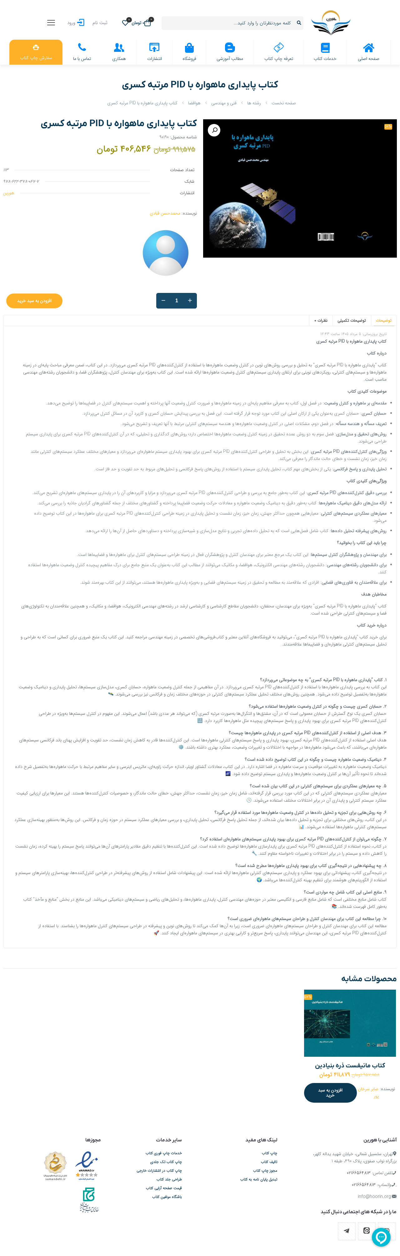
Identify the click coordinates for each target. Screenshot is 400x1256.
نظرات (321, 320)
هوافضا (194, 103)
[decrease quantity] (163, 300)
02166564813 (359, 1172)
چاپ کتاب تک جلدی (166, 1162)
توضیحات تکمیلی (352, 320)
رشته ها (254, 103)
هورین (8, 193)
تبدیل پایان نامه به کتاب (258, 1179)
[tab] (384, 320)
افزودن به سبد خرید (34, 300)
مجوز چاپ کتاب (265, 1171)
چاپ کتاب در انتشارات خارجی (159, 1171)
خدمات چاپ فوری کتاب (164, 1153)
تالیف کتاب (269, 1162)
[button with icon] (367, 1231)
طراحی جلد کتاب (169, 1179)
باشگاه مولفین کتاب (167, 1197)
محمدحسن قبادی (165, 213)
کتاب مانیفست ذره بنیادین (350, 1066)
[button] (214, 130)
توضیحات (384, 320)
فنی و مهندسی (224, 103)
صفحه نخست (284, 103)
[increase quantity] (189, 300)
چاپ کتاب (269, 1153)
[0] (125, 23)
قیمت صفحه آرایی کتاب (164, 1188)
